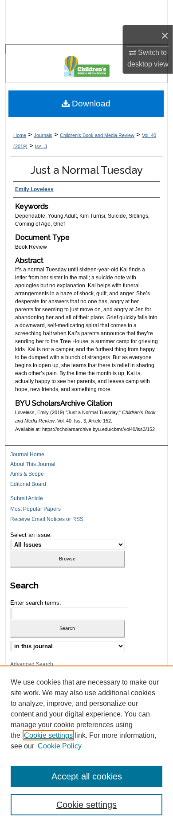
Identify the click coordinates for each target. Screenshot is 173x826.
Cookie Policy (60, 746)
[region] (86, 745)
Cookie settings (48, 735)
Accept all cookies (86, 776)
